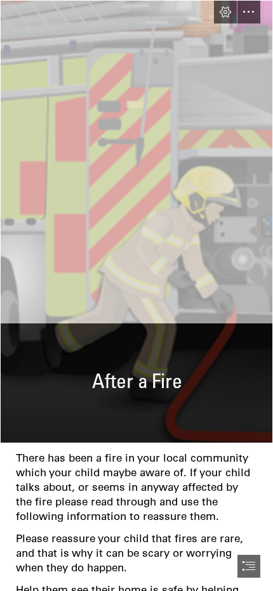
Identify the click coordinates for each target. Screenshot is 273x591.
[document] (136, 295)
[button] (225, 12)
